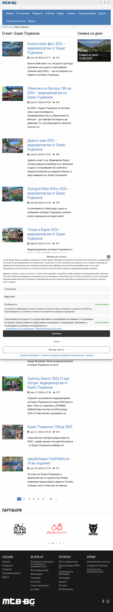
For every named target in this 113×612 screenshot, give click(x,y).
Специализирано (87, 13)
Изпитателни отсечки (98, 561)
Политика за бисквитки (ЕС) (95, 570)
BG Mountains (66, 589)
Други (102, 13)
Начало (10, 13)
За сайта (34, 589)
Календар (64, 577)
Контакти (89, 355)
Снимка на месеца (97, 565)
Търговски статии (15, 21)
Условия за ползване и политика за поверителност (62, 355)
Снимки (71, 13)
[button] (108, 256)
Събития (49, 13)
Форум (31, 21)
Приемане (56, 333)
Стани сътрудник (39, 585)
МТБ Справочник (68, 561)
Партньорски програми (66, 572)
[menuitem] (9, 13)
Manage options (56, 349)
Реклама (35, 577)
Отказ (57, 341)
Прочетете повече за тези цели (48, 329)
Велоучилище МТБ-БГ (69, 566)
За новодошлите (39, 570)
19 (51, 499)
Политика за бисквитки (29, 355)
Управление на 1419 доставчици (20, 329)
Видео (60, 13)
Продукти (37, 13)
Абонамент (36, 574)
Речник (63, 585)
